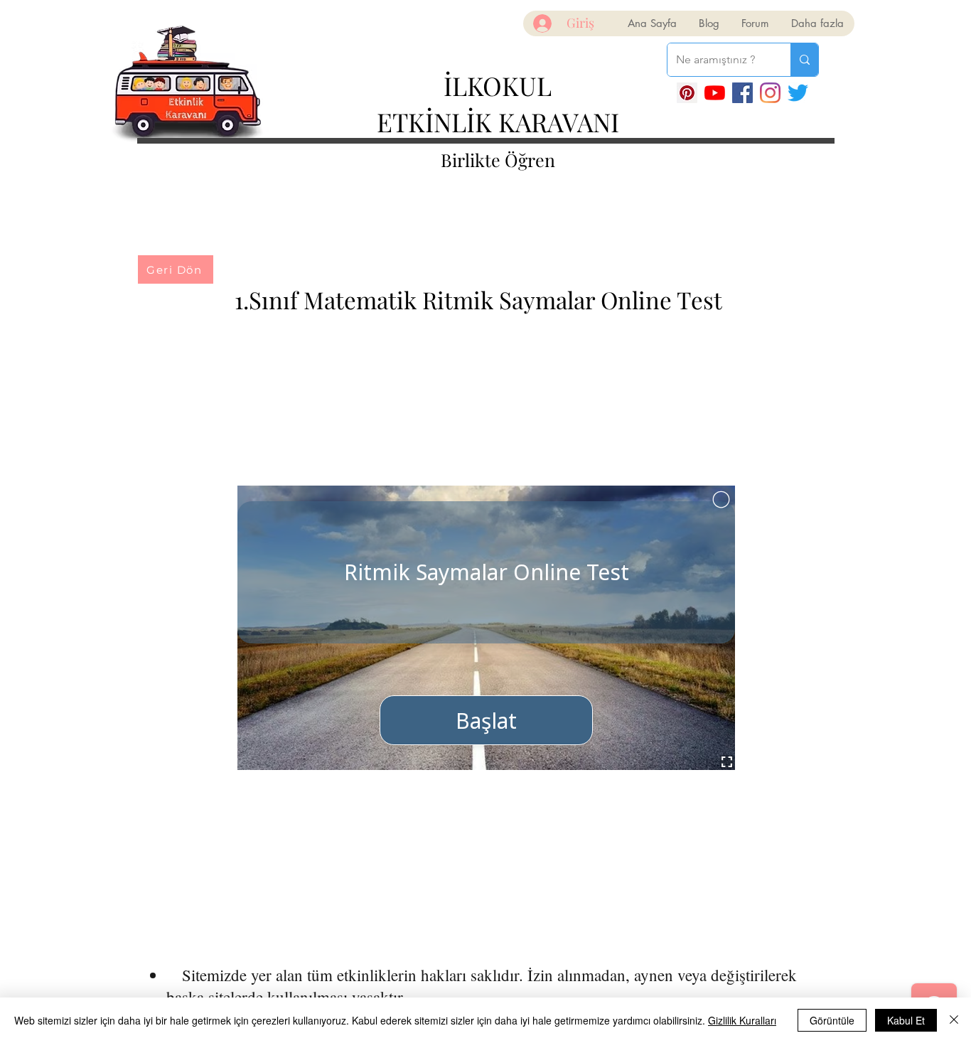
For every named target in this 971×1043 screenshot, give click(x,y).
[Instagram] (770, 92)
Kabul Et (906, 1020)
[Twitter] (798, 92)
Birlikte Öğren (498, 159)
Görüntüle (832, 1020)
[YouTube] (714, 92)
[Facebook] (742, 92)
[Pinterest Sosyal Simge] (687, 92)
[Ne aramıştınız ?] (804, 59)
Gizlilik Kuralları (742, 1020)
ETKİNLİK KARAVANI (498, 122)
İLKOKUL (498, 85)
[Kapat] (953, 1020)
